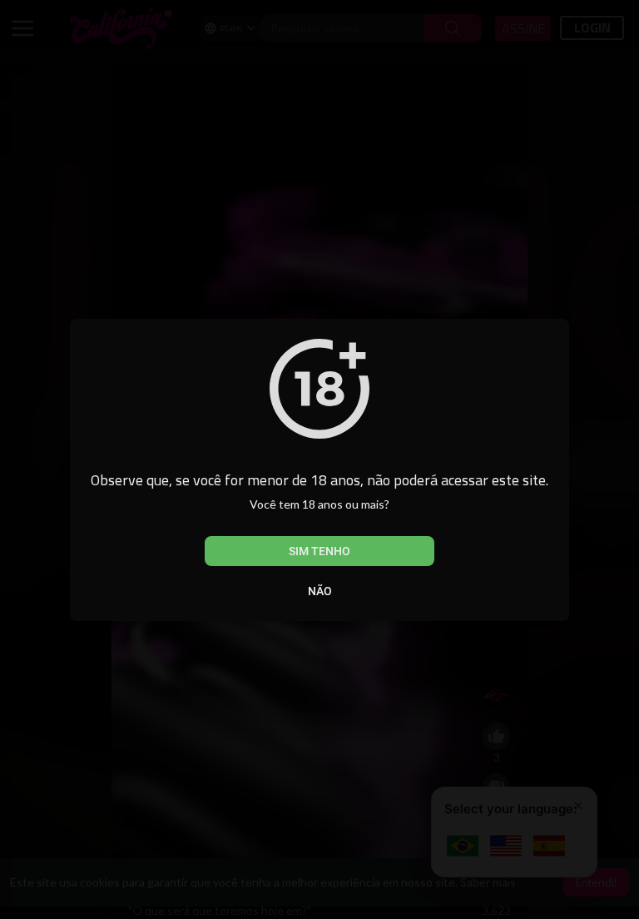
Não (320, 591)
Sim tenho (319, 551)
